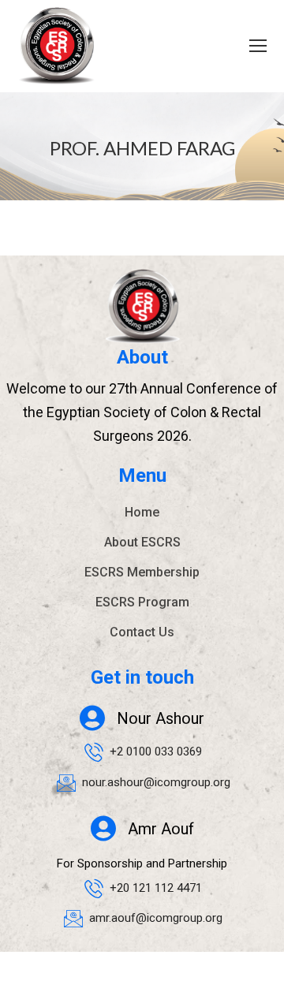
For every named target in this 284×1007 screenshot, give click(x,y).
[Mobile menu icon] (258, 45)
